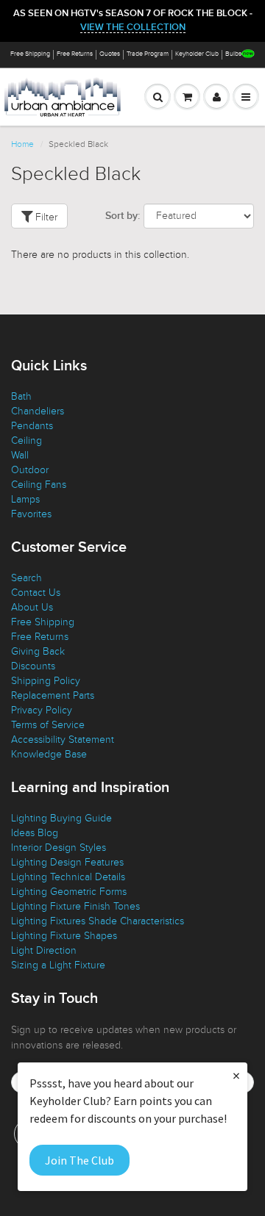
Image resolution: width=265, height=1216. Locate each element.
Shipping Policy (45, 680)
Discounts (33, 666)
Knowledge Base (49, 754)
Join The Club (79, 1160)
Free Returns (75, 54)
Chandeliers (37, 411)
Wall (20, 455)
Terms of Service (48, 725)
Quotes (109, 54)
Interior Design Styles (58, 847)
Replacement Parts (52, 695)
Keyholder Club (197, 54)
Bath (21, 396)
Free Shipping (30, 54)
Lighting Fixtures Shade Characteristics (97, 921)
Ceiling (26, 440)
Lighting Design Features (67, 862)
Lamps (25, 499)
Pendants (32, 426)
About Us (32, 607)
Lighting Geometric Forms (69, 891)
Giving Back (38, 651)
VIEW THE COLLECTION (133, 27)
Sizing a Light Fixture (58, 965)
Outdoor (30, 470)
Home (22, 144)
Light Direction (44, 950)
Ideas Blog (34, 833)
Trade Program (148, 54)
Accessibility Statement (62, 739)
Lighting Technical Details (68, 877)
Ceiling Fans (38, 484)
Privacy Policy (41, 710)
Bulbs (233, 54)
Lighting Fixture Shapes (64, 935)
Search (26, 578)
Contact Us (35, 592)
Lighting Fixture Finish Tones (75, 906)
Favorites (31, 514)
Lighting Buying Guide (61, 818)
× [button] (236, 1075)
